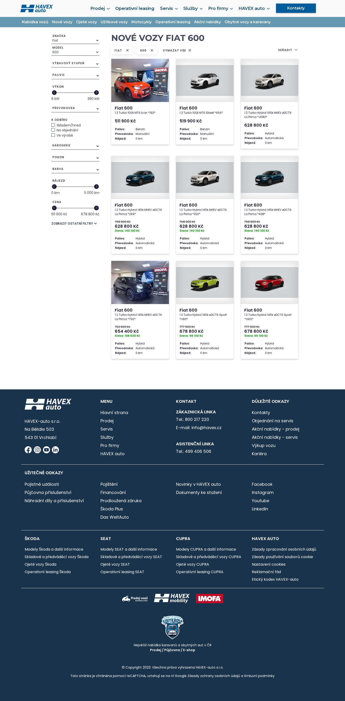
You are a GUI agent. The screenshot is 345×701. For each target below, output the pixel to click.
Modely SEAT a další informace (128, 549)
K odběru (59, 120)
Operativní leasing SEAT (122, 572)
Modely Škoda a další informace (54, 549)
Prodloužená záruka (121, 501)
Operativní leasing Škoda (48, 572)
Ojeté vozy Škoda (40, 564)
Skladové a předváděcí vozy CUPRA (208, 557)
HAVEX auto (112, 454)
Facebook (262, 484)
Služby (107, 437)
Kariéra (259, 454)
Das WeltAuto (114, 517)
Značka (59, 36)
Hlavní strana (114, 412)
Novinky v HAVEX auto (198, 484)
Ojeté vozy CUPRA (192, 564)
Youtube (260, 501)
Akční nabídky (207, 22)
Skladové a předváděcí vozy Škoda (56, 557)
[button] (288, 50)
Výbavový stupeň (68, 63)
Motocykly (141, 22)
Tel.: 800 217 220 (192, 419)
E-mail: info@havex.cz (199, 428)
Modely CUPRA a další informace (206, 549)
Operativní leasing (134, 8)
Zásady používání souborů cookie (282, 557)
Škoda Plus (111, 509)
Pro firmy (109, 445)
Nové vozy (62, 22)
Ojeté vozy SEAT (115, 564)
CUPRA (183, 538)
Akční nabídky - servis (275, 437)
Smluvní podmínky (259, 676)
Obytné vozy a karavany (248, 22)
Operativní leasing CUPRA (199, 572)
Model (58, 48)
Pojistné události (42, 484)
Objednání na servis (272, 421)
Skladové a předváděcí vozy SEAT (131, 557)
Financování (113, 492)
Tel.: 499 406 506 (193, 451)
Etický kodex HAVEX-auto (275, 579)
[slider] (54, 92)
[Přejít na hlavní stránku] (36, 8)
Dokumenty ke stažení (199, 492)
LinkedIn (260, 509)
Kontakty (296, 8)
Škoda (32, 538)
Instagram (263, 492)
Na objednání (67, 130)
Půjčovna (172, 650)
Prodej (107, 421)
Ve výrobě (65, 135)
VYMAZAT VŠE (175, 50)
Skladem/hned (69, 125)
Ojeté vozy (86, 22)
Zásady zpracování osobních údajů (284, 549)
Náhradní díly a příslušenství (54, 501)
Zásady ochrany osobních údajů (214, 676)
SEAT (105, 538)
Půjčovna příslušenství (48, 492)
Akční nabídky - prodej (275, 429)
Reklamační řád (266, 572)
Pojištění (109, 484)
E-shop (189, 650)
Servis (106, 429)
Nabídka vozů (35, 22)
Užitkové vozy (114, 22)
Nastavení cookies (269, 564)
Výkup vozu (264, 445)
